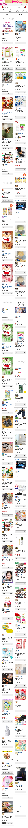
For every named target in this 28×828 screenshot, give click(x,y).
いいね (10, 68)
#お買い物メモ (18, 371)
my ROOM (24, 10)
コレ (5, 68)
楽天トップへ (24, 4)
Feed (3, 10)
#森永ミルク (4, 253)
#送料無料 (5, 713)
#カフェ (6, 254)
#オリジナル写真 (18, 319)
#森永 (8, 404)
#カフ (6, 405)
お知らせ (17, 10)
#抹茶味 (6, 347)
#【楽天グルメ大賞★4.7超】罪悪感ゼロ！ (7, 113)
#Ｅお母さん (4, 311)
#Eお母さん (4, 404)
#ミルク (6, 287)
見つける (10, 10)
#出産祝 (20, 320)
